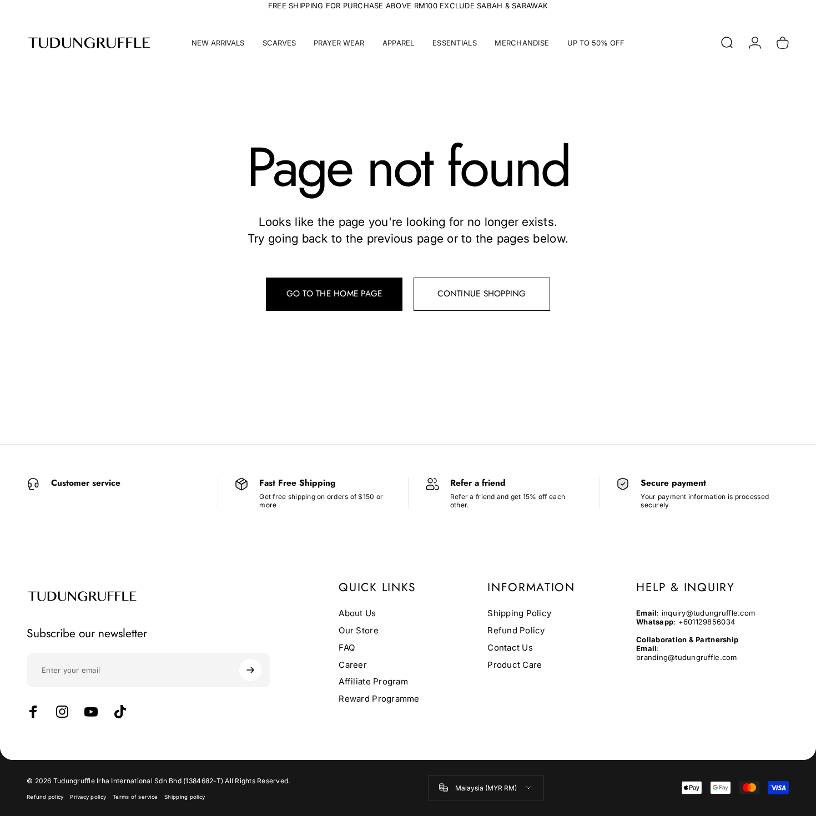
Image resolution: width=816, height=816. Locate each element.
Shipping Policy (519, 613)
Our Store (358, 631)
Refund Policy (516, 631)
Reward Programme (379, 699)
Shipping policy (184, 796)
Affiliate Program (373, 682)
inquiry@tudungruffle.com (708, 612)
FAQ (347, 648)
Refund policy (45, 796)
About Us (357, 613)
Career (353, 665)
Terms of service (135, 796)
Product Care (514, 665)
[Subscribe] (250, 670)
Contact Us (510, 648)
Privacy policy (88, 796)
